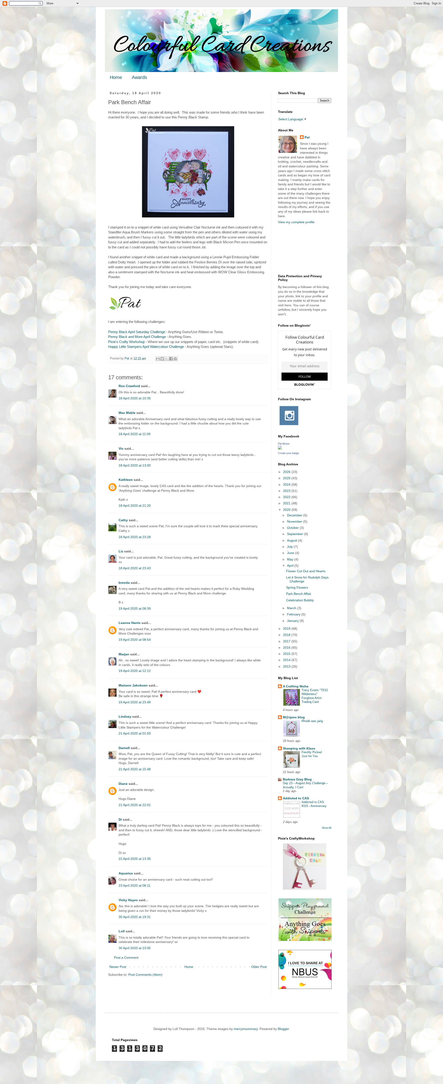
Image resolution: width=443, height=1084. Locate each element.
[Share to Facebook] (171, 358)
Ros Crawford (129, 386)
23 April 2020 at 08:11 (134, 885)
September (295, 534)
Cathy (123, 520)
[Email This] (158, 358)
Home (116, 77)
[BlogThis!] (162, 358)
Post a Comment (126, 957)
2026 (287, 472)
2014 (287, 660)
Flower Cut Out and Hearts (305, 571)
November (295, 521)
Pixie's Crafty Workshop (126, 342)
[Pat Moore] (280, 448)
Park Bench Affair (298, 594)
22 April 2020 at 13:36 (135, 859)
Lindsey (125, 716)
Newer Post (117, 967)
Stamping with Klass (299, 748)
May (290, 559)
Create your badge (288, 453)
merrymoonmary (246, 1029)
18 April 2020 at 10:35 (135, 398)
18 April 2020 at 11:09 (134, 434)
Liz (121, 551)
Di (120, 819)
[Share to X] (166, 358)
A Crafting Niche (295, 686)
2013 (287, 666)
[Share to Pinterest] (175, 358)
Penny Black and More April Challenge (137, 337)
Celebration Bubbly (300, 600)
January (293, 621)
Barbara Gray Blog (297, 779)
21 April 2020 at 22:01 (135, 805)
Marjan (124, 654)
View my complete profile (296, 222)
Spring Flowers (297, 587)
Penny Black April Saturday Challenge (136, 332)
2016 (287, 647)
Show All (326, 827)
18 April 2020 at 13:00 (135, 465)
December (295, 515)
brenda (124, 582)
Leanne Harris (130, 623)
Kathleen (126, 480)
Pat (307, 137)
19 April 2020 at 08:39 (135, 608)
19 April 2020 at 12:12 (135, 671)
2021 (287, 503)
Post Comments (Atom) (145, 974)
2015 (287, 654)
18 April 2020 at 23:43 (135, 568)
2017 (287, 641)
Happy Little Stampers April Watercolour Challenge (146, 347)
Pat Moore (284, 443)
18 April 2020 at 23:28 (135, 537)
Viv (121, 448)
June (291, 553)
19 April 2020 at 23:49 (135, 702)
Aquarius (126, 873)
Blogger (283, 1029)
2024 (287, 484)
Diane (123, 784)
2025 (287, 478)
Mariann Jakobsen (133, 685)
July (290, 546)
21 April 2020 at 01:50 (135, 733)
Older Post (259, 967)
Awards (139, 77)
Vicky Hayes (128, 900)
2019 (287, 628)
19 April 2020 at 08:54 (135, 639)
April (290, 565)
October (293, 528)
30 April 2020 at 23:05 (135, 948)
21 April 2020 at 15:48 (135, 769)
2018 (287, 635)
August (292, 540)
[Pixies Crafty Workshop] (304, 888)
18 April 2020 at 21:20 (135, 505)
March (292, 608)
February (294, 614)
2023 (287, 491)
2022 (287, 497)
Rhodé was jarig (312, 721)
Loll (122, 931)
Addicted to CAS (296, 798)
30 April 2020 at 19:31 (135, 917)
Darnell (124, 748)
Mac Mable (127, 413)
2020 (287, 510)
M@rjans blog (294, 717)
